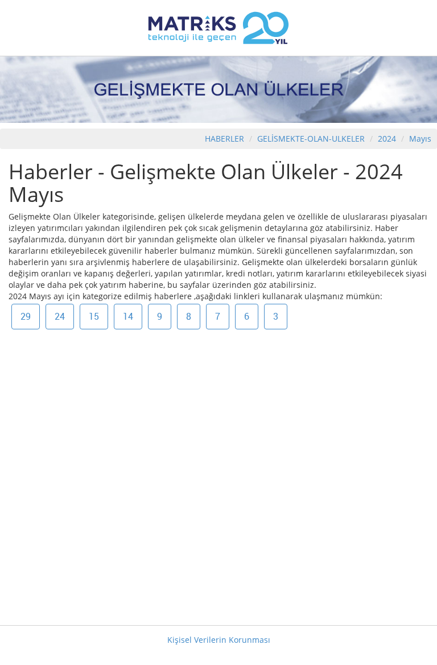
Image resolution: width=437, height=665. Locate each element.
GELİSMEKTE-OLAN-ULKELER (311, 138)
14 (128, 316)
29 (25, 316)
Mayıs (420, 138)
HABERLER (224, 138)
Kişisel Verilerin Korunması (218, 639)
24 (60, 316)
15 (94, 316)
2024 (388, 138)
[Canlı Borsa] (218, 27)
